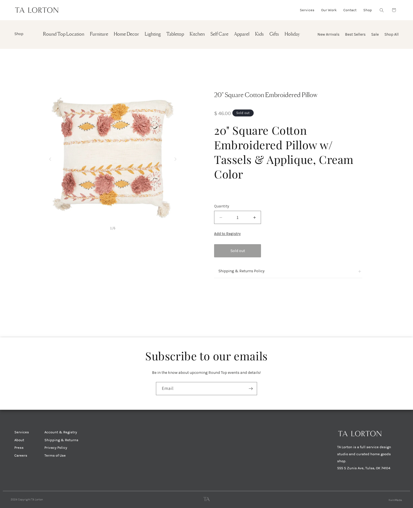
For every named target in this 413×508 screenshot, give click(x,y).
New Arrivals (328, 34)
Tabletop (175, 34)
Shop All (391, 34)
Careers (20, 455)
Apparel (241, 34)
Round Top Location (63, 34)
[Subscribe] (250, 388)
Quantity (221, 206)
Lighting (153, 34)
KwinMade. (395, 500)
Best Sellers (355, 34)
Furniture (99, 34)
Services (21, 432)
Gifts (274, 34)
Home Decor (126, 34)
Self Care (219, 34)
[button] (381, 10)
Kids (259, 34)
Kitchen (197, 34)
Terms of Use (55, 455)
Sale (375, 34)
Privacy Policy (55, 448)
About (19, 440)
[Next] (175, 157)
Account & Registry (60, 432)
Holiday (292, 34)
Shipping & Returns (61, 440)
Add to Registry (227, 234)
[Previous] (50, 157)
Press (19, 448)
